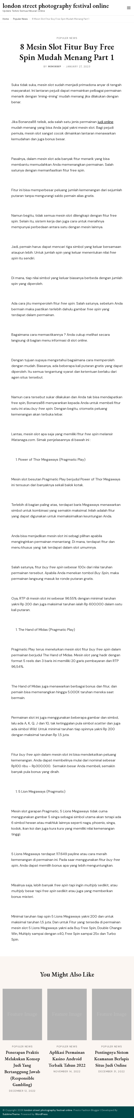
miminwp (54, 66)
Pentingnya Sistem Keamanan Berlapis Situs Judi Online (111, 1058)
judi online (105, 121)
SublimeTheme (11, 1114)
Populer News (67, 38)
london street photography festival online (56, 6)
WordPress (41, 1114)
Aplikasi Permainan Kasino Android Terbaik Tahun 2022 (67, 1058)
